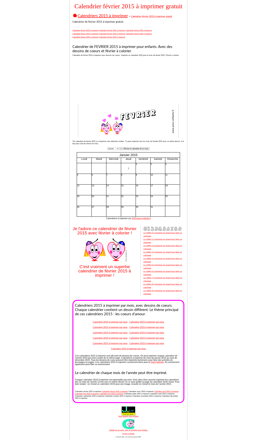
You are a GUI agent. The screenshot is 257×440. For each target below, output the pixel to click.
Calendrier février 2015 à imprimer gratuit (151, 16)
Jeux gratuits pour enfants (128, 416)
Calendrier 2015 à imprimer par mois (110, 322)
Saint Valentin (157, 362)
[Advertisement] (99, 81)
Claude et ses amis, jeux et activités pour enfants (128, 430)
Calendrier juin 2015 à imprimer (112, 394)
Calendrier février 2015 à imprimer (85, 30)
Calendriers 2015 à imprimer (103, 16)
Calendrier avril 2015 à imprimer (166, 391)
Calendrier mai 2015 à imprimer (87, 394)
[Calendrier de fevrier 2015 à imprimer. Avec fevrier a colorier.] (128, 137)
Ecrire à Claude (128, 434)
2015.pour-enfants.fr (141, 218)
